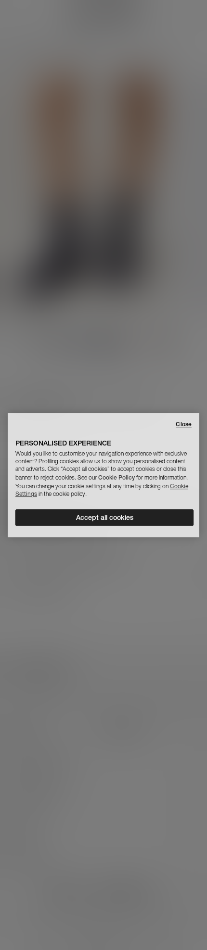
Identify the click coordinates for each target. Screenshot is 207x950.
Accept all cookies (104, 517)
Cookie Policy (116, 477)
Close (184, 424)
